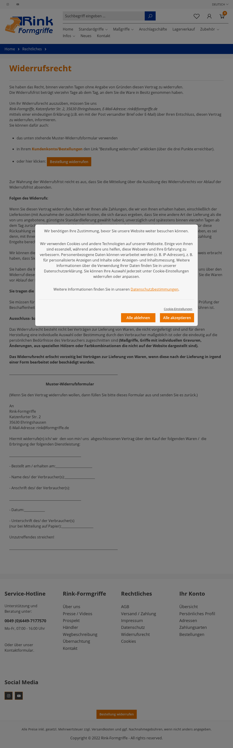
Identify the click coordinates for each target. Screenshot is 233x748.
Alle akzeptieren (177, 317)
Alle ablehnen (138, 317)
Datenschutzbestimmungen (154, 289)
